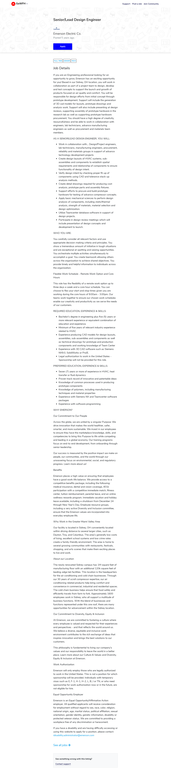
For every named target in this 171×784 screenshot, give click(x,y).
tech (74, 61)
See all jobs (60, 745)
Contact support (63, 764)
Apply (62, 46)
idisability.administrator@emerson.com (73, 735)
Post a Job (137, 4)
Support (126, 4)
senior (67, 61)
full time (58, 61)
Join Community (151, 4)
